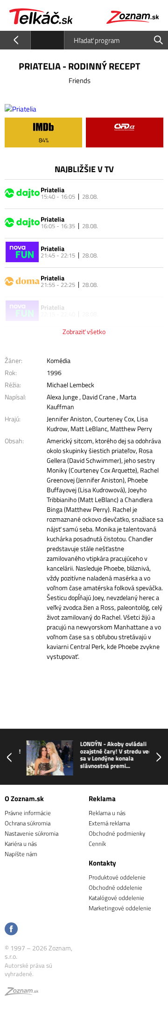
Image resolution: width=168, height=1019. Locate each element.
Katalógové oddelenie (116, 897)
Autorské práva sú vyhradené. (28, 969)
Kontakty (102, 863)
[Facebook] (11, 930)
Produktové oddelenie (117, 877)
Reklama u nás (107, 812)
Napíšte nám (21, 853)
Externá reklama (109, 823)
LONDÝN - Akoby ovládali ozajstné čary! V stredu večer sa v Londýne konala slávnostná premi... (110, 754)
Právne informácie (28, 812)
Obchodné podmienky (117, 833)
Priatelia (52, 189)
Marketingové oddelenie (120, 908)
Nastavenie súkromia (31, 833)
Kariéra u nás (21, 843)
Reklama (102, 798)
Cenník (97, 843)
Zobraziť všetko (84, 331)
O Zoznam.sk (24, 798)
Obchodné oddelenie (115, 887)
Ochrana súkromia (27, 823)
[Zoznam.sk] (21, 993)
